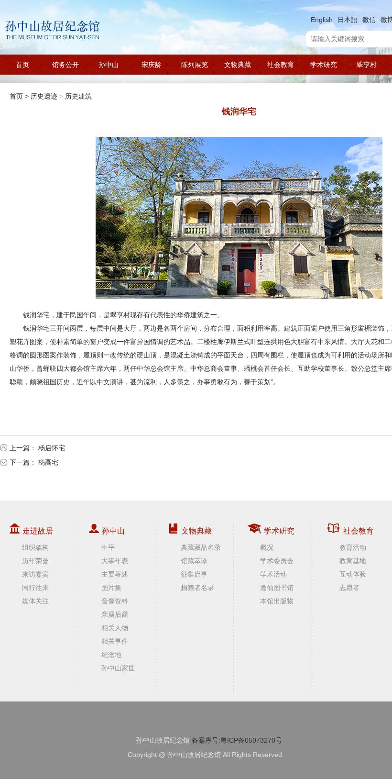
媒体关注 (35, 601)
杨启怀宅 (51, 448)
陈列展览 (194, 64)
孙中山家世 (118, 668)
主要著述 (114, 574)
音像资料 (114, 601)
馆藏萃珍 (194, 561)
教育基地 (352, 561)
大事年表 (114, 561)
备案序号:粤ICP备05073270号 (237, 740)
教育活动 (352, 547)
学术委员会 (277, 561)
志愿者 (349, 587)
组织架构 (35, 547)
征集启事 (194, 574)
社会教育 (280, 64)
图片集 (111, 587)
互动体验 (352, 574)
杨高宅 (48, 462)
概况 (266, 547)
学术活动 (273, 574)
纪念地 (111, 654)
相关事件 (114, 641)
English (322, 19)
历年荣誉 (35, 561)
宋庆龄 (152, 64)
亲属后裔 (114, 614)
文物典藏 (237, 64)
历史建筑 (78, 96)
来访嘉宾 (35, 574)
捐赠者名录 (197, 587)
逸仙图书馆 (277, 587)
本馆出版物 (277, 601)
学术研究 (323, 64)
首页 (22, 64)
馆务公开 (65, 64)
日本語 (348, 19)
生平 (108, 547)
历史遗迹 (44, 96)
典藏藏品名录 (201, 547)
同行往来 (35, 587)
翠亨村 (367, 64)
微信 (369, 19)
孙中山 (108, 64)
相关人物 (114, 628)
